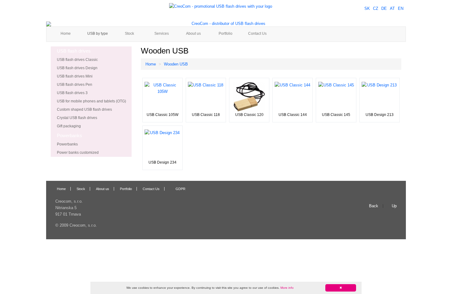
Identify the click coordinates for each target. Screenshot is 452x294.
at (392, 8)
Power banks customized (78, 152)
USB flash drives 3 (72, 93)
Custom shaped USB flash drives (84, 109)
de (384, 8)
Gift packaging (69, 126)
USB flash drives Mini (75, 76)
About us (193, 33)
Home (66, 33)
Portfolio (225, 33)
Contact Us (257, 33)
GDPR (180, 189)
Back (373, 206)
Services (161, 33)
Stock (129, 33)
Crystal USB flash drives (77, 118)
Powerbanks (67, 144)
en (400, 8)
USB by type (97, 33)
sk (367, 8)
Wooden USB (176, 64)
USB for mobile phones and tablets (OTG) (91, 101)
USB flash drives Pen (74, 84)
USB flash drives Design (77, 68)
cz (375, 8)
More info (287, 287)
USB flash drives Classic (77, 60)
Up (394, 206)
